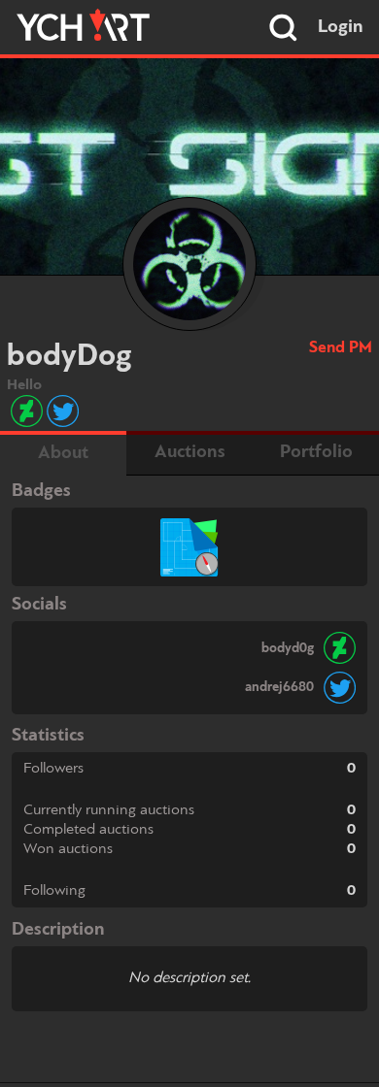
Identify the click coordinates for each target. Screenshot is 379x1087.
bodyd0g (287, 648)
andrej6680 (279, 687)
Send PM (340, 348)
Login (340, 27)
